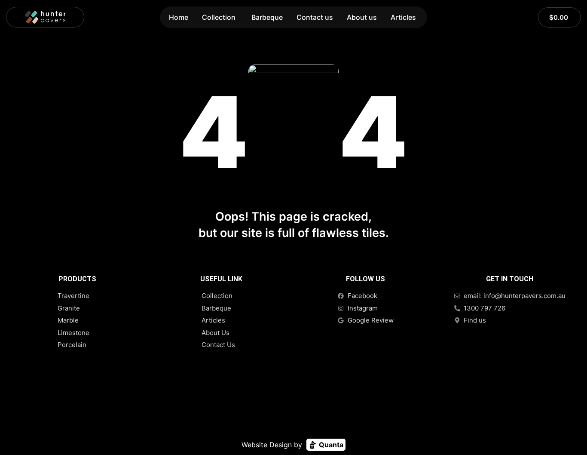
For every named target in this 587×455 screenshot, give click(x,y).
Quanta (330, 444)
